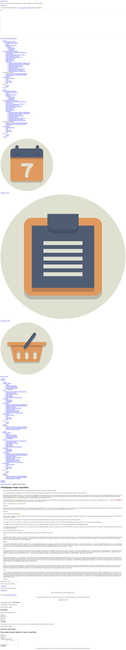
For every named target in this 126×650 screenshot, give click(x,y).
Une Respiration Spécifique (11, 388)
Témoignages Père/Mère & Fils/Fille (13, 408)
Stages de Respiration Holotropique (10, 51)
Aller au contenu (4, 1)
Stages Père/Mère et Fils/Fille (12, 394)
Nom (2, 614)
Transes (7, 44)
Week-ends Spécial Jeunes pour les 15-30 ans (15, 54)
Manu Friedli (11, 50)
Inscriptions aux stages (5, 320)
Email (2, 617)
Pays (2, 620)
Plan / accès (8, 80)
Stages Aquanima (9, 59)
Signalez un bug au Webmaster (7, 605)
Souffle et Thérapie (7, 383)
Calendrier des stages (5, 192)
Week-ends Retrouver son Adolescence (14, 57)
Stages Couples (9, 395)
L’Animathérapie (9, 389)
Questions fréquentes (10, 78)
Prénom (2, 616)
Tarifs (7, 79)
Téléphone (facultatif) (5, 639)
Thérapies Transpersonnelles (12, 43)
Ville (2, 619)
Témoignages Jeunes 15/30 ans (14, 65)
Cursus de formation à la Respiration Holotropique (16, 74)
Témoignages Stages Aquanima (12, 411)
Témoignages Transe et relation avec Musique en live (19, 63)
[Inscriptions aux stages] (63, 318)
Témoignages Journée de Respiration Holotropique (18, 64)
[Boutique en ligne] (27, 374)
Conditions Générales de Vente (63, 599)
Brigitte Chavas (11, 47)
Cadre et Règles (9, 81)
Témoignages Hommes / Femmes (13, 410)
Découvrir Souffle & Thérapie (9, 41)
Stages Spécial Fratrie (10, 60)
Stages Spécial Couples (10, 58)
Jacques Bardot (11, 48)
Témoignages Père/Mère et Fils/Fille (15, 66)
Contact (4, 87)
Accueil (4, 40)
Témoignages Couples (13, 67)
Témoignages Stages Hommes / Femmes (16, 68)
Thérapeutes (8, 46)
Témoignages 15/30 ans (11, 406)
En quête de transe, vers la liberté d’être (26, 7)
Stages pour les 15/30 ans (11, 392)
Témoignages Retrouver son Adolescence (17, 71)
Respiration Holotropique (11, 45)
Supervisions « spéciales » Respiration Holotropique (16, 73)
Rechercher (3, 581)
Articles (7, 85)
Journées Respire (9, 53)
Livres (7, 86)
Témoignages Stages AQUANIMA (15, 70)
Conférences (8, 76)
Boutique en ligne (4, 376)
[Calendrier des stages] (27, 190)
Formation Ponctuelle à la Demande (13, 429)
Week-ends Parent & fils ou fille (12, 56)
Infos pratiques (6, 77)
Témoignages (8, 61)
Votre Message (4, 644)
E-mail (2, 637)
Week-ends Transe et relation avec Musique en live (16, 52)
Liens (7, 83)
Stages (4, 390)
